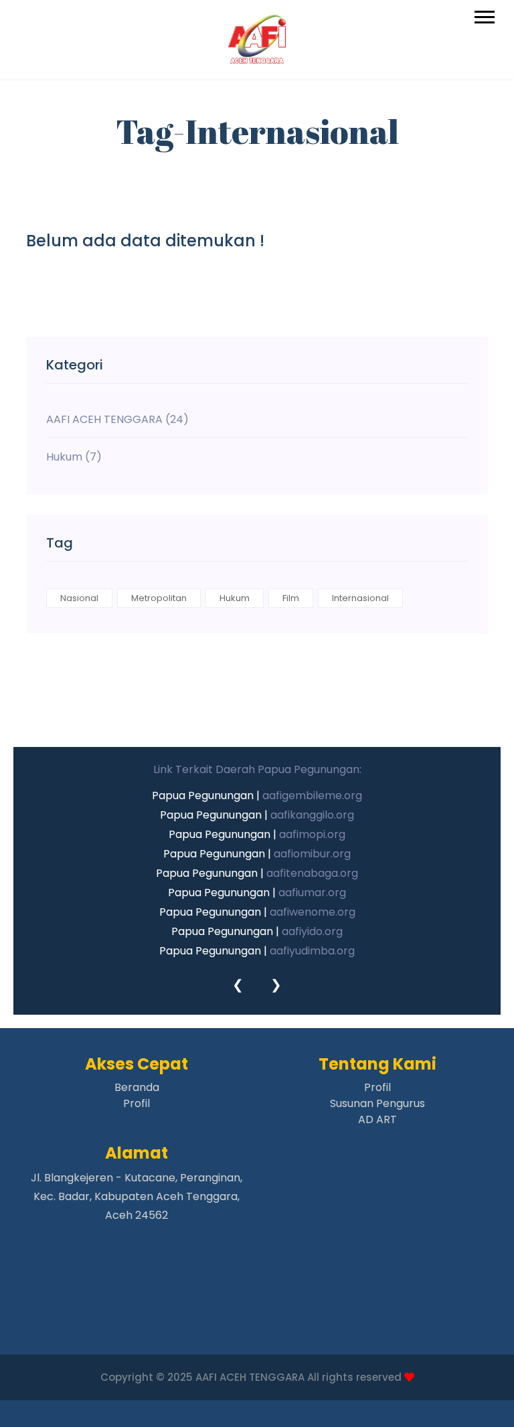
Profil (136, 1103)
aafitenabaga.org (312, 873)
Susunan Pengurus (377, 1103)
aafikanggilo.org (312, 815)
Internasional (360, 598)
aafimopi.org (312, 834)
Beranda (136, 1087)
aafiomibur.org (312, 853)
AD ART (377, 1119)
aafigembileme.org (312, 795)
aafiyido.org (312, 931)
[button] (483, 14)
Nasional (79, 598)
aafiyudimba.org (312, 950)
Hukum (235, 598)
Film (290, 598)
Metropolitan (159, 598)
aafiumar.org (312, 892)
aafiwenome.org (312, 912)
